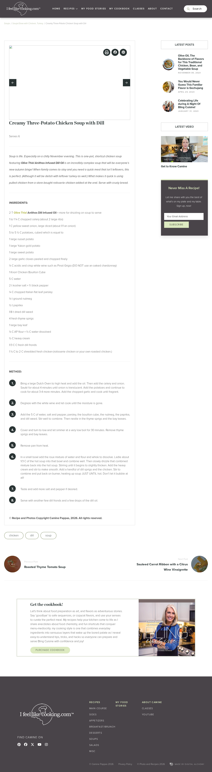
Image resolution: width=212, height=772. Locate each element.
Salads (94, 745)
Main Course (98, 708)
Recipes (69, 8)
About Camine (152, 702)
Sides (93, 714)
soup (48, 535)
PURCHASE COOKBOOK (50, 650)
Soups (7, 23)
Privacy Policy (125, 764)
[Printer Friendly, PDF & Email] (106, 52)
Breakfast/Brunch (102, 727)
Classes (138, 8)
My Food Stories (93, 8)
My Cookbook (119, 8)
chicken (14, 535)
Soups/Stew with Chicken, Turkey (27, 23)
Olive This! (20, 213)
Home (56, 8)
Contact (166, 8)
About (152, 8)
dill (32, 535)
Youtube (148, 714)
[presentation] (12, 82)
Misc (92, 751)
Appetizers (96, 720)
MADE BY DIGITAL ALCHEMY (189, 764)
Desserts (95, 733)
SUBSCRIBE (176, 224)
